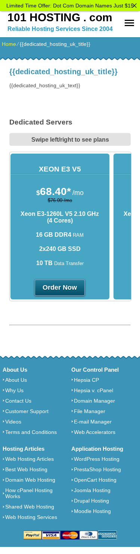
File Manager (89, 411)
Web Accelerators (94, 432)
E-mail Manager (93, 422)
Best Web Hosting (26, 469)
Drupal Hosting (91, 501)
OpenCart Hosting (95, 480)
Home (9, 44)
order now (60, 287)
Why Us (14, 390)
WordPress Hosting (96, 459)
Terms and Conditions (31, 432)
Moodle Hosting (92, 511)
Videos (13, 422)
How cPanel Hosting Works (29, 493)
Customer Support (27, 411)
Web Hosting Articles (29, 459)
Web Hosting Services (31, 517)
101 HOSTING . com (59, 17)
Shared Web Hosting (29, 507)
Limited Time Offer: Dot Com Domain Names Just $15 (70, 6)
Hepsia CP (86, 380)
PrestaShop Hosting (97, 469)
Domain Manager (94, 401)
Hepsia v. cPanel (93, 390)
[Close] (134, 5)
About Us (16, 380)
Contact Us (18, 401)
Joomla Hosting (92, 490)
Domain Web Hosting (30, 480)
